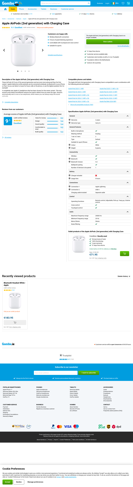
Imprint (56, 439)
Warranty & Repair (8, 416)
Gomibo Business (41, 407)
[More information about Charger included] (69, 175)
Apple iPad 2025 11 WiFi (76, 88)
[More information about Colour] (69, 145)
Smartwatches (107, 399)
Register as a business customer (45, 409)
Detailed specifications (55, 55)
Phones (39, 387)
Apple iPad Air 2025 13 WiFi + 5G (78, 95)
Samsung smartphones (43, 391)
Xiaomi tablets (74, 393)
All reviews (8, 137)
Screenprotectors (108, 391)
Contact (106, 404)
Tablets (43, 9)
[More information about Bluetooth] (69, 159)
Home (4, 19)
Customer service (67, 9)
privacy (59, 477)
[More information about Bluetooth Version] (69, 162)
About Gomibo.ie (41, 439)
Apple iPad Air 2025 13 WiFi (108, 92)
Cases (105, 389)
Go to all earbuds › (123, 46)
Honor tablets (74, 395)
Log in (107, 3)
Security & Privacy (75, 409)
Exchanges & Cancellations (10, 414)
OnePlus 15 (6, 397)
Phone (21, 9)
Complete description (11, 102)
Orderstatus (6, 409)
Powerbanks (106, 393)
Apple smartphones (41, 389)
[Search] (88, 3)
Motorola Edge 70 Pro (9, 395)
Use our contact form (109, 409)
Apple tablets (73, 391)
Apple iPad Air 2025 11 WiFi (77, 92)
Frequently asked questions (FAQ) (112, 410)
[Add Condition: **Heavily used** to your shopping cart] (124, 253)
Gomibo (73, 404)
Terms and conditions (78, 439)
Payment (5, 407)
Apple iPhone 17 (7, 389)
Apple (24, 19)
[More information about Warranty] (69, 120)
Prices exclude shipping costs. (85, 434)
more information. (85, 436)
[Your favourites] (123, 3)
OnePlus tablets (74, 397)
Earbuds (18, 19)
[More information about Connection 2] (69, 189)
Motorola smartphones (42, 395)
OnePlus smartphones (42, 393)
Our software (73, 410)
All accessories (107, 401)
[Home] (5, 9)
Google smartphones (42, 397)
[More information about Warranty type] (69, 123)
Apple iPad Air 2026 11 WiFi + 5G (78, 98)
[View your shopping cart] (128, 3)
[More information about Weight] (69, 148)
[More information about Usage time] (69, 178)
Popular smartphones (12, 387)
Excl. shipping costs (100, 258)
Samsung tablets (74, 389)
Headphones (107, 397)
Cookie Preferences (65, 439)
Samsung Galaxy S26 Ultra (10, 391)
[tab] (17, 71)
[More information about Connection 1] (69, 186)
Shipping (5, 412)
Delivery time (6, 410)
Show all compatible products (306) (81, 104)
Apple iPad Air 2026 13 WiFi (108, 98)
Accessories (32, 9)
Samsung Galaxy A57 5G (10, 393)
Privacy (50, 439)
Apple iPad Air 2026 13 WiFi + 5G (78, 101)
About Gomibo (74, 407)
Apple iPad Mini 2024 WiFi (108, 101)
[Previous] (4, 50)
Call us (105, 407)
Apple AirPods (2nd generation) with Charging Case (42, 19)
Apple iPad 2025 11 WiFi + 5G (109, 88)
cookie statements (70, 477)
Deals (13, 9)
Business (53, 9)
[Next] (42, 50)
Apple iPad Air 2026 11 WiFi (108, 95)
